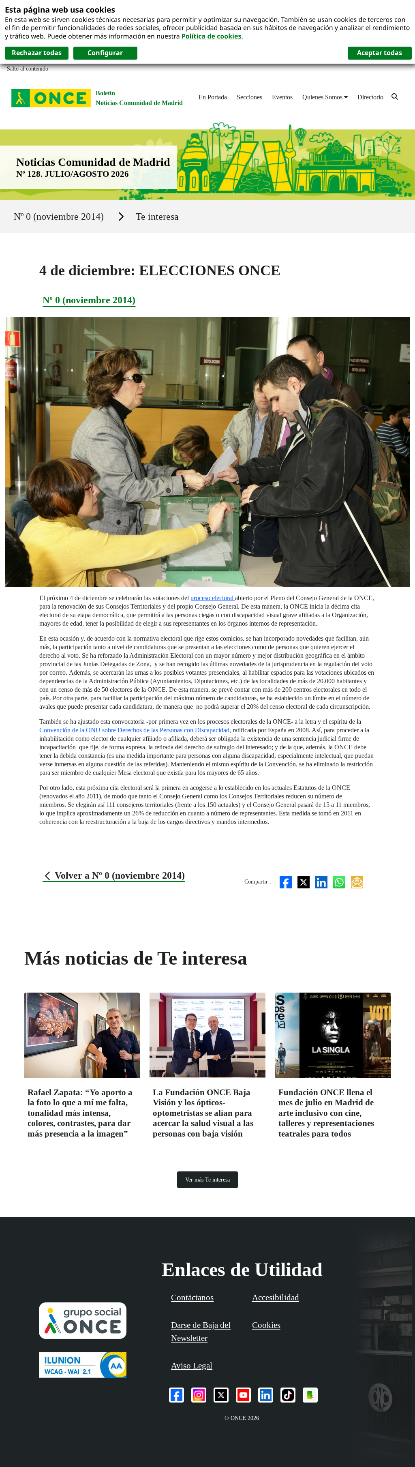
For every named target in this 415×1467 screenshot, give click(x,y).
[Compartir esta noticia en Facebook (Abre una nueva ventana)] (286, 881)
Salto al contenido (27, 69)
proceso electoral (212, 597)
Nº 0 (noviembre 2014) (59, 216)
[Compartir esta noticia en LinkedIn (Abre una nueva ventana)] (321, 881)
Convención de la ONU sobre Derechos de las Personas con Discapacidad (134, 730)
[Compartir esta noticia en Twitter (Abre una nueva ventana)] (303, 881)
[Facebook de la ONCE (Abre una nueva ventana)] (176, 1395)
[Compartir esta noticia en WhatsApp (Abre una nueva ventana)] (339, 881)
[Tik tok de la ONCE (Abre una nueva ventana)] (288, 1395)
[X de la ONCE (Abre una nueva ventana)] (221, 1395)
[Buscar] (394, 96)
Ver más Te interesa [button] (207, 1180)
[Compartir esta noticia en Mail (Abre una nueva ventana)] (357, 881)
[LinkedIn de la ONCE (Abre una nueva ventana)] (265, 1395)
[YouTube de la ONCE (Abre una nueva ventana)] (243, 1395)
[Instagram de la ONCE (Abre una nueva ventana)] (198, 1395)
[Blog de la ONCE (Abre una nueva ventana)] (310, 1395)
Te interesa (157, 216)
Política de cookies (212, 36)
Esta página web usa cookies (60, 9)
